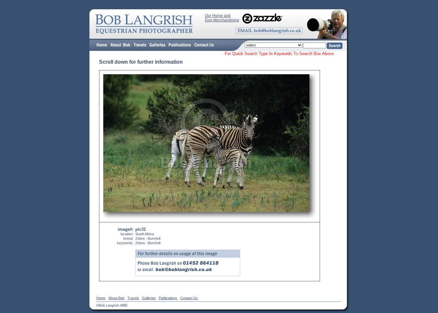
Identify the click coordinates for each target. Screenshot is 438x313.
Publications (168, 298)
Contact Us (189, 298)
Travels (133, 298)
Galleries (149, 298)
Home (100, 298)
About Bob (116, 298)
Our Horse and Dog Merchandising (222, 17)
